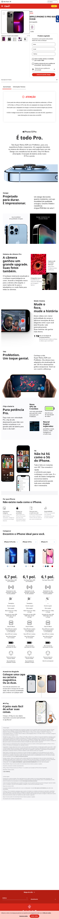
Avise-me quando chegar (44, 74)
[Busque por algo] (48, 2)
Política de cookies (47, 913)
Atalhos (4, 898)
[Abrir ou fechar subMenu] (2, 6)
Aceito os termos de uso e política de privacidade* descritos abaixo (44, 64)
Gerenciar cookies (23, 916)
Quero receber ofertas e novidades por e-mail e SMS (44, 59)
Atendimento (34, 899)
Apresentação (7, 87)
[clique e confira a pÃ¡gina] (7, 6)
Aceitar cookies (34, 916)
